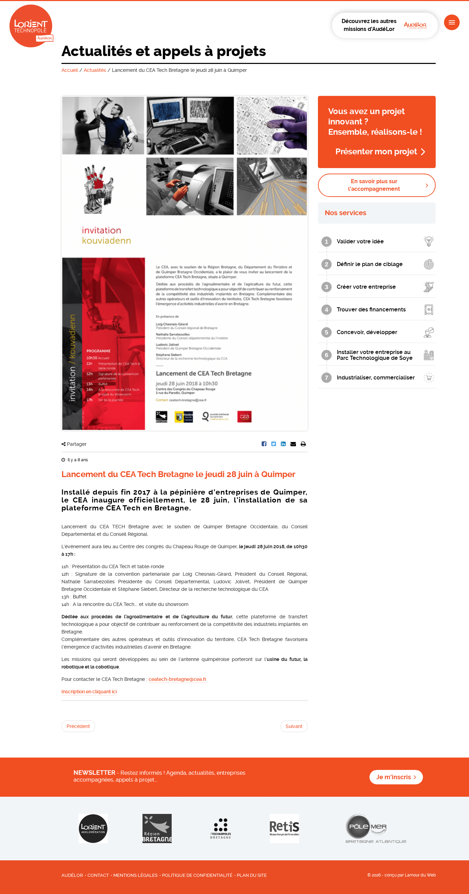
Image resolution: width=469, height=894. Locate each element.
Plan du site (252, 875)
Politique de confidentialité (197, 875)
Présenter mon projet (376, 151)
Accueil (69, 70)
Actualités (95, 70)
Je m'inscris (393, 777)
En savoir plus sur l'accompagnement (374, 185)
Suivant (294, 726)
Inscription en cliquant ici (89, 691)
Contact (98, 875)
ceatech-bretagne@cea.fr (177, 679)
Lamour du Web (420, 875)
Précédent (78, 726)
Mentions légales (135, 875)
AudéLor (72, 875)
